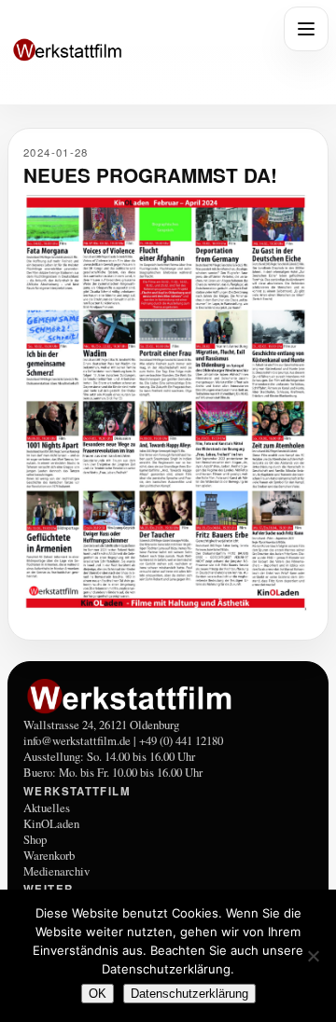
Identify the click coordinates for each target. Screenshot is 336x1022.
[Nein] (312, 955)
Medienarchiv (56, 870)
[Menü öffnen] (306, 29)
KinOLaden (51, 823)
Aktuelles (46, 807)
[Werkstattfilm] (168, 696)
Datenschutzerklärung (189, 994)
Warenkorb (49, 855)
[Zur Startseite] (139, 51)
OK (97, 994)
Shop (35, 839)
